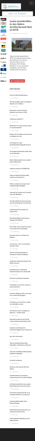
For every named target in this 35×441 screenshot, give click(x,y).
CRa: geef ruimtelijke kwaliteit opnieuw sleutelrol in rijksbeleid (21, 352)
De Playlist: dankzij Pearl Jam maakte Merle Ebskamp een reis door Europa (20, 385)
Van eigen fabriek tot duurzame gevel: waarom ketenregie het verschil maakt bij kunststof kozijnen (20, 203)
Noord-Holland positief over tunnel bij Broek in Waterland (20, 161)
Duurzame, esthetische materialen (19, 278)
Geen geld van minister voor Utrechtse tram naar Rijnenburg (20, 193)
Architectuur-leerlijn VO (16, 119)
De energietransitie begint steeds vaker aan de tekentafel (21, 152)
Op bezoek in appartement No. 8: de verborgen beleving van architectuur (20, 393)
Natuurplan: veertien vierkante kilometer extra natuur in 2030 (18, 111)
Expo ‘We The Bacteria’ (16, 336)
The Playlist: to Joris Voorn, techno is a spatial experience (20, 286)
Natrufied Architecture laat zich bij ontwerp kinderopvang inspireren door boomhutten (20, 321)
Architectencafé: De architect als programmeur (19, 210)
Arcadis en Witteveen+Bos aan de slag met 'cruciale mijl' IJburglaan (20, 294)
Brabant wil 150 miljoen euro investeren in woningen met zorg (21, 135)
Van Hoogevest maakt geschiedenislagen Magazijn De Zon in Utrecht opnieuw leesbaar (20, 144)
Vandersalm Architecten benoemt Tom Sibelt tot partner (20, 262)
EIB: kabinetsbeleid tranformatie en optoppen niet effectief (19, 219)
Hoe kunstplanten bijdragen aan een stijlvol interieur (20, 419)
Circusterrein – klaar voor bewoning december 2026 (20, 245)
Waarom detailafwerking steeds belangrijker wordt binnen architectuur (20, 344)
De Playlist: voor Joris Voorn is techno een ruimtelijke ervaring (20, 303)
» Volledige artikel (18, 81)
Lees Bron (25, 33)
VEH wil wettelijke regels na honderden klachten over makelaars (20, 102)
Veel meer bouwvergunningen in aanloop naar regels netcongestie (19, 253)
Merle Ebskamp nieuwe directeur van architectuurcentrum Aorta (20, 410)
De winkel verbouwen (16, 360)
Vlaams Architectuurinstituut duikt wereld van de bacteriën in (19, 176)
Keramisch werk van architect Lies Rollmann (19, 236)
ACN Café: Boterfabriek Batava (19, 95)
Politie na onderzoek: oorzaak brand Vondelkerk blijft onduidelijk (20, 185)
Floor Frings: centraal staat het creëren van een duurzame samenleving (20, 227)
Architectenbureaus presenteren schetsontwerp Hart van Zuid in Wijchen (21, 376)
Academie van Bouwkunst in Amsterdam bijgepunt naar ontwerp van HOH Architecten (21, 329)
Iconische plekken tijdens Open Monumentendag (18, 402)
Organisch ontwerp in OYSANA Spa (19, 168)
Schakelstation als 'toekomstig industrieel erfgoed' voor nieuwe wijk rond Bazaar (20, 271)
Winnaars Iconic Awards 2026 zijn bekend (19, 368)
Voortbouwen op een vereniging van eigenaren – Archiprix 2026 (20, 311)
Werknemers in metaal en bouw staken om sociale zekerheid (21, 126)
